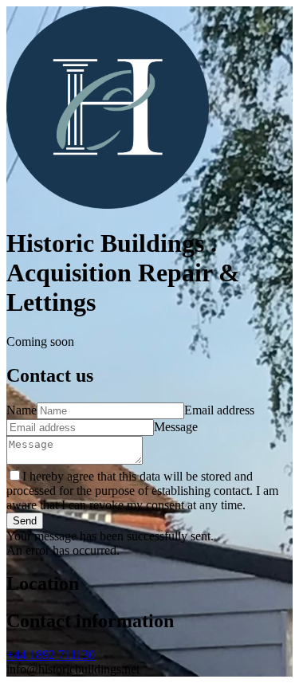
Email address (219, 410)
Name (21, 410)
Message (176, 427)
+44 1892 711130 (50, 654)
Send (25, 521)
